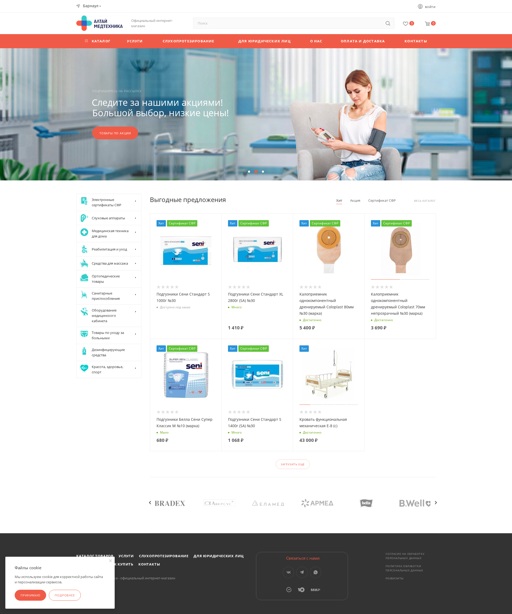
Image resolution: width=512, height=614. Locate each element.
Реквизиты (395, 578)
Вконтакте (288, 572)
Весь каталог (425, 201)
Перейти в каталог (116, 133)
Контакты (149, 564)
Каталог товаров (95, 556)
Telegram (302, 572)
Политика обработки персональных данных (404, 568)
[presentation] (150, 502)
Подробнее (65, 595)
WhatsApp (315, 572)
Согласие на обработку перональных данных (405, 556)
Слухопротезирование (164, 556)
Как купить (121, 564)
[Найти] (387, 23)
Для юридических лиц (219, 556)
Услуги (126, 556)
